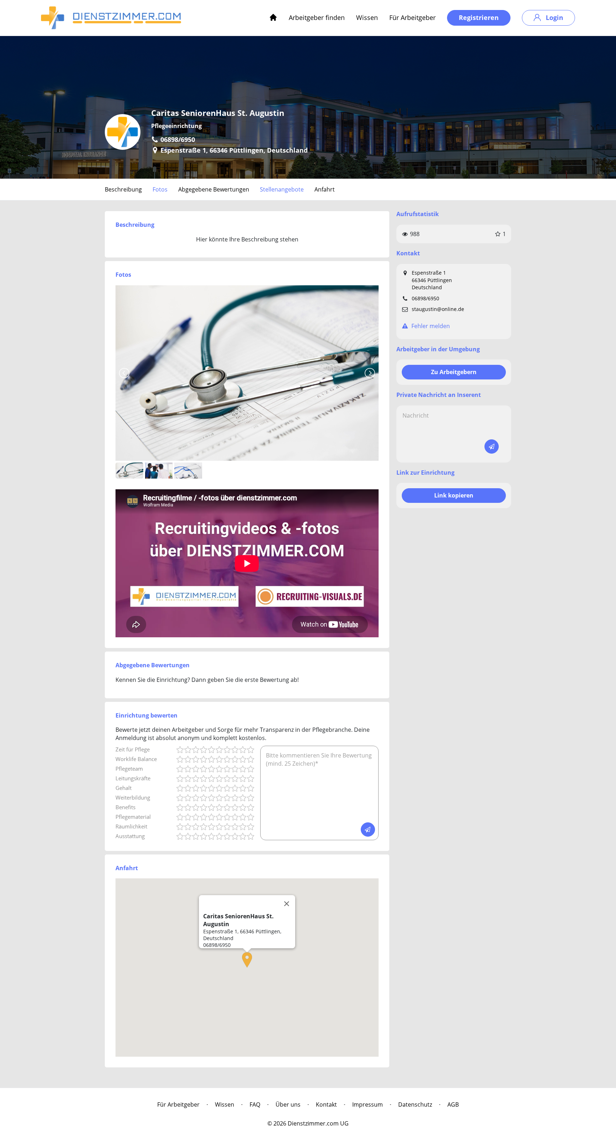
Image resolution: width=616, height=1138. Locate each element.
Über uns (288, 1104)
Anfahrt (324, 189)
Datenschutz (415, 1104)
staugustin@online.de (438, 309)
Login (553, 17)
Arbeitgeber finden (317, 17)
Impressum (367, 1104)
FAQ (255, 1104)
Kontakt (326, 1104)
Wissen (367, 17)
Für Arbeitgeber (412, 17)
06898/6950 (425, 298)
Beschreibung (123, 189)
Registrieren (479, 17)
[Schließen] (286, 903)
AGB (453, 1104)
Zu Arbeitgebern (454, 372)
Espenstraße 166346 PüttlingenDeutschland (432, 280)
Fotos (160, 189)
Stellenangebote (282, 189)
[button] (247, 960)
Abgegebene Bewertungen (213, 189)
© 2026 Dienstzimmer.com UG (308, 1123)
